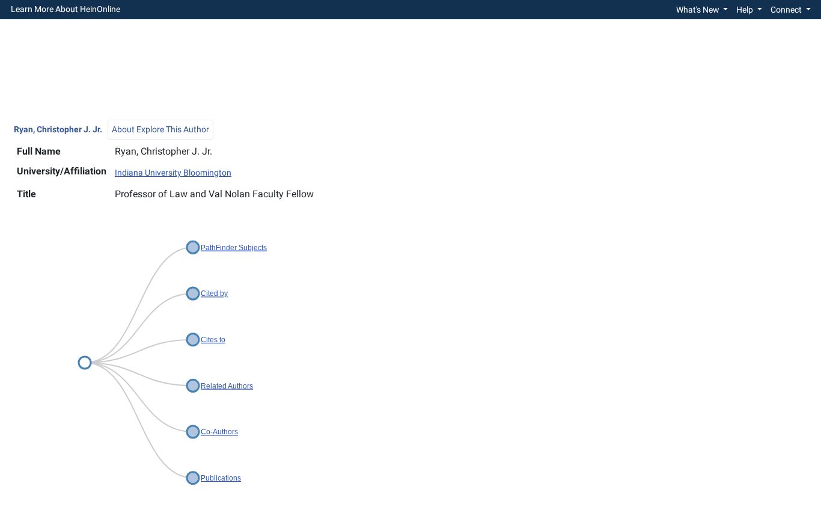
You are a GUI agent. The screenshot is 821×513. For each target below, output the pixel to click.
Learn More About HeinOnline (65, 9)
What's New (698, 9)
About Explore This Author (160, 129)
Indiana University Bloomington (173, 172)
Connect (787, 9)
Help (745, 9)
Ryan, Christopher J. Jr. (58, 129)
